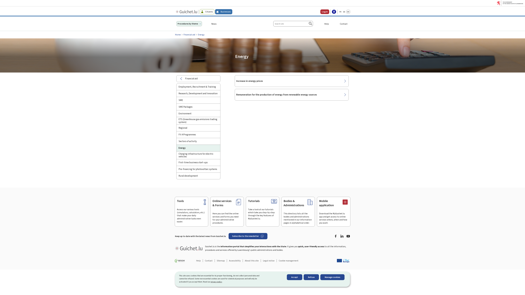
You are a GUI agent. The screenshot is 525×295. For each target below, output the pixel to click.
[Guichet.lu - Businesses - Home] (186, 11)
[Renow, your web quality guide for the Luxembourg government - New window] (180, 260)
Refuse (311, 277)
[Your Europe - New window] (343, 260)
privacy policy (216, 282)
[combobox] (293, 23)
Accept (294, 277)
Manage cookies (332, 277)
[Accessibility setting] (334, 12)
